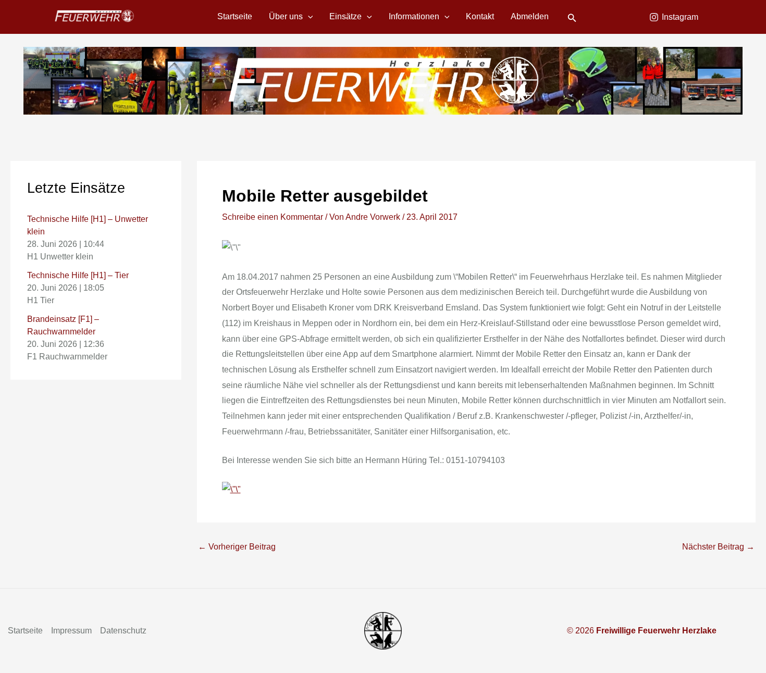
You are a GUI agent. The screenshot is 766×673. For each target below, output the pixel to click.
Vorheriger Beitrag (237, 547)
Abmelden (530, 16)
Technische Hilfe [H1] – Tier (78, 275)
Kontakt (480, 16)
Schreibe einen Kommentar (272, 217)
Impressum (71, 630)
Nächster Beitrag (718, 547)
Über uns (286, 16)
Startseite (234, 16)
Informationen (414, 16)
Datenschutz (123, 630)
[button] (308, 16)
